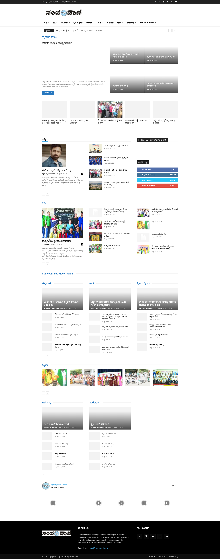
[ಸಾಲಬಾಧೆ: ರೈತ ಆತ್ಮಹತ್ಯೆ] (142, 347)
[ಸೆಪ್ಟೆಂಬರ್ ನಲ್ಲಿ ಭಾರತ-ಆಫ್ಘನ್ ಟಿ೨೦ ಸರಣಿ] (94, 329)
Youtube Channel (149, 22)
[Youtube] (176, 2)
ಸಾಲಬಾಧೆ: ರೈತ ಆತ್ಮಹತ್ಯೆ (156, 345)
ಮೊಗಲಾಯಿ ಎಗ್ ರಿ (108, 450)
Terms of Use (161, 555)
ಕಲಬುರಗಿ (82, 203)
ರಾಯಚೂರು (99, 203)
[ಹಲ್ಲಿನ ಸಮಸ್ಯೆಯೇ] (47, 455)
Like (174, 169)
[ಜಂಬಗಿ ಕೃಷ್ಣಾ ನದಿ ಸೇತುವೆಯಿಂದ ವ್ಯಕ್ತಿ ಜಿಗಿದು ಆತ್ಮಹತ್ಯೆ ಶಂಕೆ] (142, 317)
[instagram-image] (53, 501)
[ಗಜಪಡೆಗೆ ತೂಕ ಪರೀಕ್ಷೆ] (127, 78)
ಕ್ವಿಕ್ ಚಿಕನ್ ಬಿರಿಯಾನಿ (100, 420)
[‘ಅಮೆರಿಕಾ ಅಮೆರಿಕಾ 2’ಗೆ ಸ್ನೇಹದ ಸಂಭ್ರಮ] (47, 317)
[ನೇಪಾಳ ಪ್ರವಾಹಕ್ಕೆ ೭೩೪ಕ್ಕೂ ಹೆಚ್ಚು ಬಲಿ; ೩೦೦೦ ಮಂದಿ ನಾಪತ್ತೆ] (54, 109)
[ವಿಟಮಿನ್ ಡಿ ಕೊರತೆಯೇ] (47, 434)
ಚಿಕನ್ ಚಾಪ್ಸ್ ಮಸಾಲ (108, 460)
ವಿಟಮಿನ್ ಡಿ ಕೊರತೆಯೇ (62, 432)
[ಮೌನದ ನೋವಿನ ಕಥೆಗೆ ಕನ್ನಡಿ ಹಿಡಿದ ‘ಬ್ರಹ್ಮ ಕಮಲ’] (47, 338)
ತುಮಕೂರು (127, 203)
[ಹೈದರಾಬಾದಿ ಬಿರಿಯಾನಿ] (94, 432)
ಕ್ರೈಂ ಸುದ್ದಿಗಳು (78, 22)
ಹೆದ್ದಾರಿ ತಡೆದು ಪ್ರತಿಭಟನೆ (112, 246)
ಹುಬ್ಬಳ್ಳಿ (74, 203)
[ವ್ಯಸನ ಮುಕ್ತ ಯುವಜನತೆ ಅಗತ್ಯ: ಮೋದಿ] (161, 49)
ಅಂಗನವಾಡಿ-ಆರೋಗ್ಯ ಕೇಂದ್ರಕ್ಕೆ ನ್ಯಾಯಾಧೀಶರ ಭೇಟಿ (74, 30)
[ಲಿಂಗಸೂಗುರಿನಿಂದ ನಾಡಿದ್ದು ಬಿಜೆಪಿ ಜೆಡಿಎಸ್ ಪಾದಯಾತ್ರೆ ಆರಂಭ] (143, 249)
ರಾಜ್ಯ (118, 139)
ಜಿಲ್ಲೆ (54, 22)
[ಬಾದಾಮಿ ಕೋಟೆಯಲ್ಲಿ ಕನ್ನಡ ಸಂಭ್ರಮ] (47, 327)
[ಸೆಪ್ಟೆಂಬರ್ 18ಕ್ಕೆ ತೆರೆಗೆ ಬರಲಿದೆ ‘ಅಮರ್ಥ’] (47, 307)
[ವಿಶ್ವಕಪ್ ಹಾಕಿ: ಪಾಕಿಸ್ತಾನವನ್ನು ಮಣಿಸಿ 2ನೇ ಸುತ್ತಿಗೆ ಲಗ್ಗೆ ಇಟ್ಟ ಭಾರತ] (110, 299)
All (91, 139)
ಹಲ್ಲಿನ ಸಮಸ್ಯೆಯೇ (60, 452)
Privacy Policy (173, 555)
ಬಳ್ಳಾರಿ (90, 203)
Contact (152, 555)
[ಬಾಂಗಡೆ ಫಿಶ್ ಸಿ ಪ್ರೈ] (94, 442)
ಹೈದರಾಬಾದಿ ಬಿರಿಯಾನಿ (109, 430)
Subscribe (172, 185)
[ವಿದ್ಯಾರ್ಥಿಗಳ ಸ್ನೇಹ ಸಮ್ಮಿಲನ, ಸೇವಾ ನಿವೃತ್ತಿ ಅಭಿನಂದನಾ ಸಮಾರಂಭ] (95, 212)
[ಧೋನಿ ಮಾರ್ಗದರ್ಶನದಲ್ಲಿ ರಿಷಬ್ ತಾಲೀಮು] (94, 339)
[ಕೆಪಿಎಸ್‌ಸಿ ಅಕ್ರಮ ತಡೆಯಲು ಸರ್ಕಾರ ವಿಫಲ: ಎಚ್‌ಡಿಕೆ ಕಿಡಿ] (127, 49)
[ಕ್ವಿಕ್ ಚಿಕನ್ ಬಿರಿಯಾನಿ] (110, 414)
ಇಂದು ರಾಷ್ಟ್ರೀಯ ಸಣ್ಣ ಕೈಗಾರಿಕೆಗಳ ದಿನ (116, 145)
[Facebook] (159, 2)
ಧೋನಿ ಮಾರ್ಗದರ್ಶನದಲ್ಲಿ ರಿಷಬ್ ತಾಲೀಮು (115, 337)
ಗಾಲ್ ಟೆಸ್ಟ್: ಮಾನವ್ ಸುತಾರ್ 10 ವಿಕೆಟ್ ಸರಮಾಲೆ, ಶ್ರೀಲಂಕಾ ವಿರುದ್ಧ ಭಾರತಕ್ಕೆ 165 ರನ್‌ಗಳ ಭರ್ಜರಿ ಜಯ (114, 316)
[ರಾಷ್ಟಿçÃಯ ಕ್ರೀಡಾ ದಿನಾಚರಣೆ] (62, 223)
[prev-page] (43, 130)
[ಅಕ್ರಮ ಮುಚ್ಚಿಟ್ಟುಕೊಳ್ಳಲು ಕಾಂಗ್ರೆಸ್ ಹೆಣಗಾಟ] (165, 109)
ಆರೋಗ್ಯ (89, 22)
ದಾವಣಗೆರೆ (118, 203)
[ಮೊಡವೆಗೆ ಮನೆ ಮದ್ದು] (47, 445)
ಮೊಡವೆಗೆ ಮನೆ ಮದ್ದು (61, 442)
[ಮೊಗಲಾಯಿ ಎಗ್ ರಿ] (94, 453)
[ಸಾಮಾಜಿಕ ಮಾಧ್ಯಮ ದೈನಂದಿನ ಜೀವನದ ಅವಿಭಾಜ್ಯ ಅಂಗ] (143, 212)
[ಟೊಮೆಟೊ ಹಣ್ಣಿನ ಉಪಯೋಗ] (47, 465)
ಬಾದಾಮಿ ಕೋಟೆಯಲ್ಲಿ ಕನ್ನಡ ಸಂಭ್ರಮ (66, 325)
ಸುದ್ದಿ (44, 139)
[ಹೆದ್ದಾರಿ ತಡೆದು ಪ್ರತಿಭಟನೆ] (95, 248)
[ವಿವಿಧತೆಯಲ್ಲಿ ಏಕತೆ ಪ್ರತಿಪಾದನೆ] (76, 61)
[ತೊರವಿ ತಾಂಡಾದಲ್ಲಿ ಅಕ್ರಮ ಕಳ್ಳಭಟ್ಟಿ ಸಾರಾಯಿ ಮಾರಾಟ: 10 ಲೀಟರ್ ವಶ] (157, 299)
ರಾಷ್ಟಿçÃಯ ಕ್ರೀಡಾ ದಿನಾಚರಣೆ (56, 240)
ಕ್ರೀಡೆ (99, 22)
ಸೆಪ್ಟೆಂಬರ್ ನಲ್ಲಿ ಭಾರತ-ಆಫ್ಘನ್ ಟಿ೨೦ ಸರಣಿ (115, 327)
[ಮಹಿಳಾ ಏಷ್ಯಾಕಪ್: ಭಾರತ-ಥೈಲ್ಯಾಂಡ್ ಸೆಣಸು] (95, 160)
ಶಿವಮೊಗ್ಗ (137, 203)
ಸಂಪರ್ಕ (74, 2)
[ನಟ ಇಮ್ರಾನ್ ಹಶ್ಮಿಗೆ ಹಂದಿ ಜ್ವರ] (62, 155)
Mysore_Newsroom (48, 174)
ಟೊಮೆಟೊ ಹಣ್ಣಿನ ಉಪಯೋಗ (64, 463)
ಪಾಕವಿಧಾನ (130, 22)
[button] (155, 2)
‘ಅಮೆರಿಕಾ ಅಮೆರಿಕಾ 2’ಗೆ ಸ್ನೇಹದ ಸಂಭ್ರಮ (68, 315)
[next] (174, 30)
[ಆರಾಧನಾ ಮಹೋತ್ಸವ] (143, 237)
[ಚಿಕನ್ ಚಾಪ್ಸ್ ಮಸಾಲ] (94, 463)
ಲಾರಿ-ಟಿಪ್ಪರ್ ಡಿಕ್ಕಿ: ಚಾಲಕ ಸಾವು (158, 335)
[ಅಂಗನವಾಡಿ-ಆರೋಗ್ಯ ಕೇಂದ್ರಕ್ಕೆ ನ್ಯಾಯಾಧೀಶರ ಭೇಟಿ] (95, 224)
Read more (48, 93)
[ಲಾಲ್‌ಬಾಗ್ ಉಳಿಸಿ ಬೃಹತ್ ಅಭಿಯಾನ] (82, 109)
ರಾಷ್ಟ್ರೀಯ (110, 139)
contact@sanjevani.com (98, 547)
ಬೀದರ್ (164, 203)
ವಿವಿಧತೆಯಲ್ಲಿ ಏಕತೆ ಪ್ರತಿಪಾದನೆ (57, 43)
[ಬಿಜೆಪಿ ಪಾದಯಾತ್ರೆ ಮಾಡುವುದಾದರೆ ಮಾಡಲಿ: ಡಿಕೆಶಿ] (137, 109)
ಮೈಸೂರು (109, 203)
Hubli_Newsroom (48, 244)
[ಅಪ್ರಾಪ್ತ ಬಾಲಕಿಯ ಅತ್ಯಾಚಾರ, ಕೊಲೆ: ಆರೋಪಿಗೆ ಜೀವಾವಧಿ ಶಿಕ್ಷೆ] (142, 327)
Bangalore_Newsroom (99, 308)
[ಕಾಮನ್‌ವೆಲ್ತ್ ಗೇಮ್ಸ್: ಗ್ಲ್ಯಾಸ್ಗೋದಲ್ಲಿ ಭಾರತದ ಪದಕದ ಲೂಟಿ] (94, 349)
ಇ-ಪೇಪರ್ (110, 22)
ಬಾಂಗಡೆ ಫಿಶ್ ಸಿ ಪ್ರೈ (108, 440)
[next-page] (47, 130)
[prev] (170, 30)
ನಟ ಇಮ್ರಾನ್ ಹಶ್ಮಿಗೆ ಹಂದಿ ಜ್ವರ (57, 170)
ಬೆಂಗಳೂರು (54, 203)
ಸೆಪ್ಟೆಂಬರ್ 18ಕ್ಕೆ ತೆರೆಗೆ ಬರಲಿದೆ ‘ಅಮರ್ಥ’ (67, 305)
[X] (172, 2)
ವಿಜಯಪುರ (146, 203)
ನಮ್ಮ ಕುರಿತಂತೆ (66, 2)
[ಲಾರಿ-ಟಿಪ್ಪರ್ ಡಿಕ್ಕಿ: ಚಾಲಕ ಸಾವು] (142, 337)
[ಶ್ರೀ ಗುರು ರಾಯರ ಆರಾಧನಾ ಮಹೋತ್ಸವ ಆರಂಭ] (95, 236)
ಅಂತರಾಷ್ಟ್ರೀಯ (99, 139)
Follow (173, 175)
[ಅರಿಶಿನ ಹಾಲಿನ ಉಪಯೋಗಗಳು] (62, 415)
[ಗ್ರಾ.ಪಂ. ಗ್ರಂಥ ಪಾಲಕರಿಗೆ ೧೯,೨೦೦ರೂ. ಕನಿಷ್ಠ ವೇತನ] (161, 78)
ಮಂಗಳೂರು (64, 203)
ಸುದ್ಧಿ (45, 22)
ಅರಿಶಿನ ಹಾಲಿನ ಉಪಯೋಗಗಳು (57, 422)
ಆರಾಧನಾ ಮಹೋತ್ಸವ (159, 234)
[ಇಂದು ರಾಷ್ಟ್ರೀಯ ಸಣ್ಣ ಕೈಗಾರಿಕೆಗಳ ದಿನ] (95, 148)
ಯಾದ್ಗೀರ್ (156, 203)
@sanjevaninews (59, 483)
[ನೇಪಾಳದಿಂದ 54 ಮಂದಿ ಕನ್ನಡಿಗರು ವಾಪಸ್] (110, 109)
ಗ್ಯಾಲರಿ (119, 22)
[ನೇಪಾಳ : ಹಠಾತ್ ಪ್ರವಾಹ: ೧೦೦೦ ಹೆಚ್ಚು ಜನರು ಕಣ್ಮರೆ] (95, 185)
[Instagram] (163, 2)
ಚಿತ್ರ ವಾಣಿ (64, 22)
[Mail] (168, 2)
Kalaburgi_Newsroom (51, 299)
